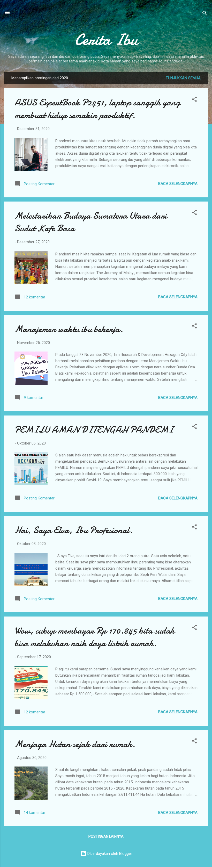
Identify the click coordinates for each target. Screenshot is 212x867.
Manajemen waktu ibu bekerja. (68, 329)
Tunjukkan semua (183, 78)
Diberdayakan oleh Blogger (109, 853)
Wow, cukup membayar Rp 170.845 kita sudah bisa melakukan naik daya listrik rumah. (94, 637)
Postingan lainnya (106, 836)
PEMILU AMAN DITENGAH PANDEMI (93, 429)
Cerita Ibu (106, 39)
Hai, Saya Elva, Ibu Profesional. (73, 530)
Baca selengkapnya (178, 183)
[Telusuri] (205, 14)
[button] (194, 100)
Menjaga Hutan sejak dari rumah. (74, 744)
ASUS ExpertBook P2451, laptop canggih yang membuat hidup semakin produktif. (97, 108)
